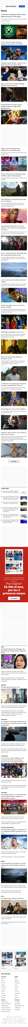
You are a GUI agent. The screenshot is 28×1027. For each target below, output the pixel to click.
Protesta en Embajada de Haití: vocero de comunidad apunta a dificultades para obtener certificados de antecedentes (11, 509)
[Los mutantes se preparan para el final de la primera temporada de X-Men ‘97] (14, 399)
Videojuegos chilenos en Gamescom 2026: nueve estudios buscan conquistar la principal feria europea (13, 796)
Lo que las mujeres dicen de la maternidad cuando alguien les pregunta (13, 917)
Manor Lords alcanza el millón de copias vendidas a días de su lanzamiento (13, 175)
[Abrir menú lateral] (2, 6)
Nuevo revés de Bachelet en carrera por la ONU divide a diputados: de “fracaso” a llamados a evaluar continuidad (11, 498)
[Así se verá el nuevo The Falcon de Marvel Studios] (14, 295)
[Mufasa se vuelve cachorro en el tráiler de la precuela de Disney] (14, 450)
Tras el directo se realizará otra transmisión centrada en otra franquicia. (14, 20)
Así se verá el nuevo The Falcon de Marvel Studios (13, 281)
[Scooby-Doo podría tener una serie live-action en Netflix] (14, 322)
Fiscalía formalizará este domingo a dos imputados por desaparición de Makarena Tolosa (13, 650)
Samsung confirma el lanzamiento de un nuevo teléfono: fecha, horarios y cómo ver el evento (12, 817)
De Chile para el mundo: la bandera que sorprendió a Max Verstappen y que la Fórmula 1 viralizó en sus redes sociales (14, 787)
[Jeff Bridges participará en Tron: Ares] (14, 346)
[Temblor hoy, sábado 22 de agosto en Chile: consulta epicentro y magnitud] (23, 492)
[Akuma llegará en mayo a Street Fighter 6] (14, 422)
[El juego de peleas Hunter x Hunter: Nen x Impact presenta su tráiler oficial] (14, 73)
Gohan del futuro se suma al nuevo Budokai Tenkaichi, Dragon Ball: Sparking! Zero (11, 106)
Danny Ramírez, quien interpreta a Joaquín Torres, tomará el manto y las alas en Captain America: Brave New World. (13, 284)
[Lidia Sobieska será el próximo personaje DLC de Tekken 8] (14, 216)
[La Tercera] (7, 967)
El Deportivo (4, 756)
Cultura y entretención (7, 827)
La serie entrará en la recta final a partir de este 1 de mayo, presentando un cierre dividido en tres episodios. (13, 388)
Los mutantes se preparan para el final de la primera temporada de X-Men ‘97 (13, 384)
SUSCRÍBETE (14, 598)
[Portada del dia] (14, 573)
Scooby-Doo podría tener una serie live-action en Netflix (13, 306)
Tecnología (4, 792)
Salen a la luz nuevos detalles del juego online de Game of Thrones (12, 84)
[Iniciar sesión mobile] (26, 6)
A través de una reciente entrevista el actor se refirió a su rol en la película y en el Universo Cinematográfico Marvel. (13, 232)
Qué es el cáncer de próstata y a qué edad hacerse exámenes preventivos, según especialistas (11, 516)
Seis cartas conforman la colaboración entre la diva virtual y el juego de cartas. (14, 153)
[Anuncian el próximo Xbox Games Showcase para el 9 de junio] (14, 32)
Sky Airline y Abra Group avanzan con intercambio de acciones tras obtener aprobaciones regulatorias (14, 706)
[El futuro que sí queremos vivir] (14, 696)
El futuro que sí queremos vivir (10, 687)
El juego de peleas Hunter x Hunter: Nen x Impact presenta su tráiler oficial (14, 64)
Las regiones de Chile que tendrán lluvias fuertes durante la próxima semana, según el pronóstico (14, 723)
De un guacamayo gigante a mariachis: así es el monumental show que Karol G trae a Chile (14, 831)
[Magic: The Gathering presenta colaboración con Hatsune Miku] (14, 163)
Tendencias (4, 719)
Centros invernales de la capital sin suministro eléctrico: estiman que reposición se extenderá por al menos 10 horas (14, 673)
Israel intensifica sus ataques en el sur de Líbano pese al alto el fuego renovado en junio (13, 865)
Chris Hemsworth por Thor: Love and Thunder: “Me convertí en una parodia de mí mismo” (13, 227)
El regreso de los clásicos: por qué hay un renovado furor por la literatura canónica (13, 852)
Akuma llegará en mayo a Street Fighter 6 (13, 409)
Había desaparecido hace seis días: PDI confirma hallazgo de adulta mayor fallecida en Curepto (11, 521)
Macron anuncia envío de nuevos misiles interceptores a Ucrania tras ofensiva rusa (11, 891)
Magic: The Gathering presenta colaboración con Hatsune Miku (11, 149)
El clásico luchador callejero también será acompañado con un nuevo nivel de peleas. (14, 412)
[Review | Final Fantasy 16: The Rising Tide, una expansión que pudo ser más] (14, 269)
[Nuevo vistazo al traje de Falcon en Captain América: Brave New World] (14, 52)
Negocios (3, 685)
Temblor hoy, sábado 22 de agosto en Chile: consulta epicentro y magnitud (11, 491)
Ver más (14, 461)
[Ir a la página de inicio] (11, 6)
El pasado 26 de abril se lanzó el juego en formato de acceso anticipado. (14, 178)
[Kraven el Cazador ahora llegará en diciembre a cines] (14, 373)
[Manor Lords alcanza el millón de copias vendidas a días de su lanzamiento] (14, 189)
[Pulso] (20, 967)
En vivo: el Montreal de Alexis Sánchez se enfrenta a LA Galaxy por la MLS (11, 503)
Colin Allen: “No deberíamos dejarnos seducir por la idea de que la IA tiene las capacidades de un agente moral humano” (14, 750)
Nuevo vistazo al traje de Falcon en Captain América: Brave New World (11, 43)
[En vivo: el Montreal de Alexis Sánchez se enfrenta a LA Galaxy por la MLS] (23, 503)
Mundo (3, 861)
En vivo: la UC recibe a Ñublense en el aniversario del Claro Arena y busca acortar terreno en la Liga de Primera (12, 760)
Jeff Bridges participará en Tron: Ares (12, 332)
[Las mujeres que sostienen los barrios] (14, 907)
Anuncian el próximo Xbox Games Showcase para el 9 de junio (13, 15)
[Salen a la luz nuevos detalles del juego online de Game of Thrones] (14, 94)
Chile (2, 647)
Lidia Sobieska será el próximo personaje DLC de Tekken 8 (13, 200)
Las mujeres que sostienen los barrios (12, 898)
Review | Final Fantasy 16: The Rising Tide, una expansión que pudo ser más (14, 254)
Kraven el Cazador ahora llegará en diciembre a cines (11, 357)
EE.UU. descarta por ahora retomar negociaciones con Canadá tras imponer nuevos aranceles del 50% (13, 886)
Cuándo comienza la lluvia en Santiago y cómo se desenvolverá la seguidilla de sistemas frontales (13, 744)
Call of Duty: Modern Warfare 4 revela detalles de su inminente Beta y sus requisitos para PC (13, 822)
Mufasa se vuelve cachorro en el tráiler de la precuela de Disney (13, 433)
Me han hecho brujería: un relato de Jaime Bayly (13, 857)
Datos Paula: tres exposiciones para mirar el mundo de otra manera (13, 922)
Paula (2, 896)
